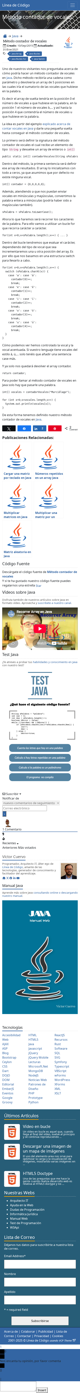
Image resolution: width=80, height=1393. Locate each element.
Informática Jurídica (24, 1214)
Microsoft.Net (38, 1066)
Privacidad (41, 1336)
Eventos (7, 1093)
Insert (42, 1390)
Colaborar (28, 1331)
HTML (32, 1035)
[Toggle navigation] (72, 5)
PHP (31, 1093)
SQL (57, 1053)
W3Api (14, 1227)
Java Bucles (34, 53)
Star (38, 586)
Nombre (10, 1274)
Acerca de (11, 1331)
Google (7, 1098)
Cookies (57, 1336)
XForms (60, 1084)
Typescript (62, 1066)
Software (61, 1048)
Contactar (24, 1336)
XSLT (58, 1093)
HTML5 (33, 1040)
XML (57, 1089)
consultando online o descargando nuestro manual (40, 894)
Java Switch (39, 58)
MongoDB (35, 1071)
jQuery (33, 1053)
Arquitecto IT (19, 1201)
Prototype (35, 1098)
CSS (4, 1066)
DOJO (6, 1075)
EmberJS (8, 1089)
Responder (10, 1379)
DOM (6, 1080)
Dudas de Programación (27, 1210)
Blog (5, 1053)
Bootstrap (9, 1057)
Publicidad (45, 1331)
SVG (57, 1057)
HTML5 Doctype (38, 1173)
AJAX (5, 1044)
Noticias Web (37, 1080)
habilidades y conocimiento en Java (55, 662)
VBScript (60, 1071)
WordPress (62, 1080)
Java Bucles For (19, 58)
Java (15, 36)
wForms (60, 1075)
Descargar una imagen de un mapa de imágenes (47, 1148)
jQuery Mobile (38, 1057)
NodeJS (33, 1075)
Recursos (61, 1040)
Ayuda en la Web (21, 1205)
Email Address (15, 1256)
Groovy (7, 1102)
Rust (58, 1044)
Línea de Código (16, 5)
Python (33, 1102)
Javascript (35, 1048)
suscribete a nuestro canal (54, 603)
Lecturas (34, 1062)
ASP (5, 1048)
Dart (5, 1071)
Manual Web (19, 1218)
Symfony (61, 1062)
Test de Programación (25, 1223)
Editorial (8, 1084)
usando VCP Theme (61, 1340)
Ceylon (7, 1062)
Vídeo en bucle (36, 1126)
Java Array (17, 53)
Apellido (9, 1292)
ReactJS (60, 1035)
